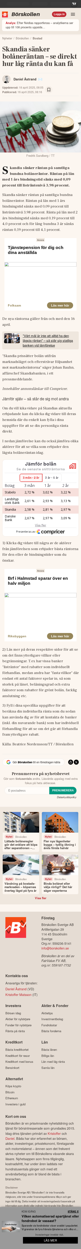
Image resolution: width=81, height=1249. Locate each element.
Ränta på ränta (15, 1031)
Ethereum (11, 1098)
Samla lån (47, 1067)
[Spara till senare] (48, 89)
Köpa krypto (13, 1086)
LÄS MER (50, 1240)
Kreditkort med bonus (19, 1062)
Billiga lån (47, 1055)
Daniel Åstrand (25, 79)
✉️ (40, 79)
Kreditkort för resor (17, 1055)
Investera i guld (15, 1104)
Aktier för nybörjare (17, 1019)
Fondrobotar (49, 1025)
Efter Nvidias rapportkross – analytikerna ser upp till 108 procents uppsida (39, 25)
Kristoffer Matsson (18, 994)
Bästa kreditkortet (17, 1049)
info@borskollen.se (55, 948)
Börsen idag (13, 1013)
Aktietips (47, 1013)
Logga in (59, 14)
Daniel (9, 1138)
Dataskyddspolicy (66, 797)
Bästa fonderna (51, 1031)
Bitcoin (9, 1092)
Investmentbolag (52, 1019)
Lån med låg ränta (53, 1062)
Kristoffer (54, 1133)
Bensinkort (12, 1067)
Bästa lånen (49, 1049)
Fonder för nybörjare (18, 1025)
